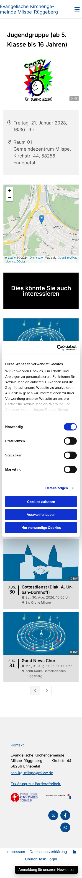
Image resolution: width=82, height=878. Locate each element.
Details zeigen (56, 488)
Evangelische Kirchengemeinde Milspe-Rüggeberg (29, 9)
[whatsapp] (65, 827)
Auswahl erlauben (41, 514)
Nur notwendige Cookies (41, 527)
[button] (72, 9)
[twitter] (53, 815)
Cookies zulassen (41, 501)
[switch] (70, 441)
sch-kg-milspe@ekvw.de (32, 772)
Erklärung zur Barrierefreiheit (36, 783)
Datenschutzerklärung (48, 851)
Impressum (15, 851)
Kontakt (17, 745)
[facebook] (65, 815)
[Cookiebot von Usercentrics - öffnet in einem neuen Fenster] (58, 348)
